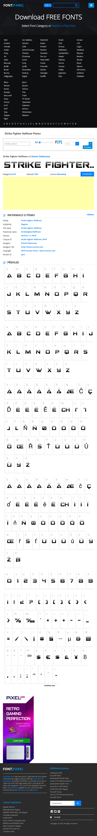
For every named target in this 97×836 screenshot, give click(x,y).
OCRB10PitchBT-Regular (59, 789)
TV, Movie (26, 99)
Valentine (25, 105)
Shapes (7, 115)
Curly (24, 63)
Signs (6, 118)
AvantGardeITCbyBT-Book (59, 778)
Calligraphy (8, 76)
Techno (25, 89)
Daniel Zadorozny (40, 156)
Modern (80, 56)
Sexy (5, 112)
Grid (60, 43)
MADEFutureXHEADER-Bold (13, 823)
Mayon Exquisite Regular (12, 826)
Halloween (63, 50)
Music (79, 63)
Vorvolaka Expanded (10, 815)
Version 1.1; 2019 (28, 235)
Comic (24, 60)
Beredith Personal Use (11, 829)
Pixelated (80, 76)
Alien (6, 40)
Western (25, 115)
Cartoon (25, 43)
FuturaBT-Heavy (56, 792)
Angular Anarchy (9, 807)
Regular (24, 224)
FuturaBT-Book (55, 797)
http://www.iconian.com (32, 247)
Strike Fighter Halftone (31, 220)
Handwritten (63, 53)
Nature (79, 66)
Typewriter (26, 102)
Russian (7, 92)
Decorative (26, 69)
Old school (81, 69)
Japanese (62, 73)
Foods (42, 63)
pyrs (23, 254)
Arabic (6, 50)
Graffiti (43, 76)
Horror (61, 63)
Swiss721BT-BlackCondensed (61, 781)
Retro (6, 82)
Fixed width (44, 60)
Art (5, 56)
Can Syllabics (27, 40)
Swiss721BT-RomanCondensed (61, 794)
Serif (5, 108)
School (6, 102)
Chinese (25, 53)
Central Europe (28, 50)
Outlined (80, 73)
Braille (6, 66)
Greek (61, 40)
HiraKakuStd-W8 (56, 773)
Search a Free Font (63, 26)
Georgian (44, 73)
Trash (24, 95)
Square (25, 85)
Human (61, 66)
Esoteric (43, 50)
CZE (47, 5)
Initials (61, 69)
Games (43, 69)
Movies (79, 60)
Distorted (44, 40)
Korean (80, 40)
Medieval (80, 50)
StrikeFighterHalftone (31, 232)
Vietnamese (26, 112)
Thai (23, 92)
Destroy (25, 73)
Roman (7, 85)
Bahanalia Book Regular (11, 810)
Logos (79, 46)
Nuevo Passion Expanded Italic (14, 820)
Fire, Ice (43, 56)
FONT (13, 5)
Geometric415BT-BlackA (59, 786)
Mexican (80, 53)
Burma (6, 73)
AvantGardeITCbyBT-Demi (59, 784)
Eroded (43, 46)
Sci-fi (6, 105)
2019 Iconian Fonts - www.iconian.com (38, 250)
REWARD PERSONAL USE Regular (15, 812)
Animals (7, 46)
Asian (6, 60)
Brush (6, 69)
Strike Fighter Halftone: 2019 (34, 239)
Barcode (7, 63)
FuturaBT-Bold (55, 775)
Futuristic (44, 66)
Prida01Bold (7, 818)
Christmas (26, 56)
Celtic (24, 46)
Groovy (61, 46)
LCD (78, 43)
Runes (6, 89)
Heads (61, 56)
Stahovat (87, 174)
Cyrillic (24, 66)
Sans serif (8, 95)
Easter (42, 43)
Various (25, 108)
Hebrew (62, 60)
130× (36, 174)
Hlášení (90, 214)
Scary (6, 99)
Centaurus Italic (9, 831)
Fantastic (43, 53)
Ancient (7, 43)
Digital (24, 76)
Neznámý (61, 174)
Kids (60, 76)
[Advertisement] (48, 193)
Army (6, 53)
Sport (24, 82)
